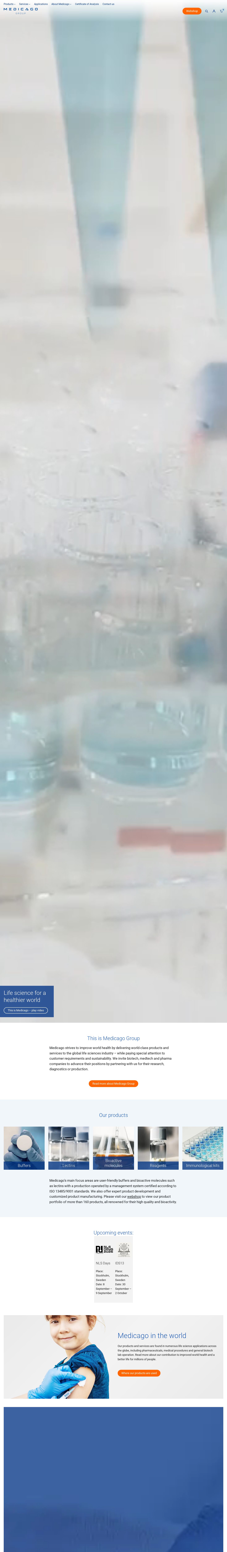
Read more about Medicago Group (113, 1083)
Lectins (69, 1165)
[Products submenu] (14, 4)
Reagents (158, 1165)
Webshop (192, 11)
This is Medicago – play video (26, 1010)
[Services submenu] (29, 4)
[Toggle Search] (206, 11)
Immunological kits (202, 1165)
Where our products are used (139, 1373)
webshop (134, 1196)
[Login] (214, 11)
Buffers (24, 1165)
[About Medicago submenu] (70, 4)
